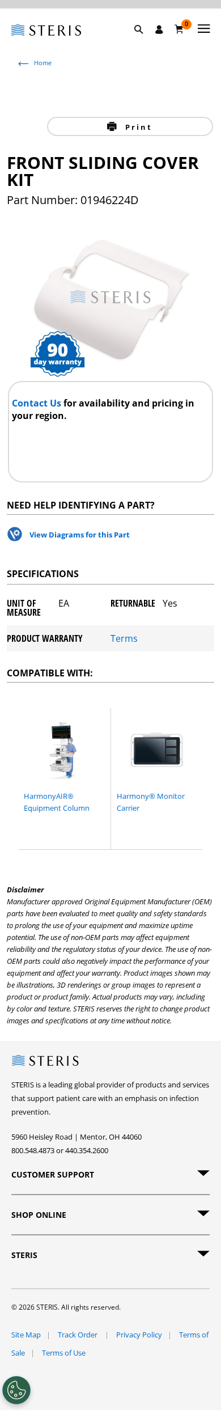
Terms (124, 638)
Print (136, 127)
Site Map (26, 1334)
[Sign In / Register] (159, 29)
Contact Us (37, 403)
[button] (144, 42)
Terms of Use (64, 1353)
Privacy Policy (139, 1334)
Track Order (78, 1334)
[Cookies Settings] (16, 1390)
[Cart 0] (179, 29)
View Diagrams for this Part (79, 535)
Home (43, 62)
